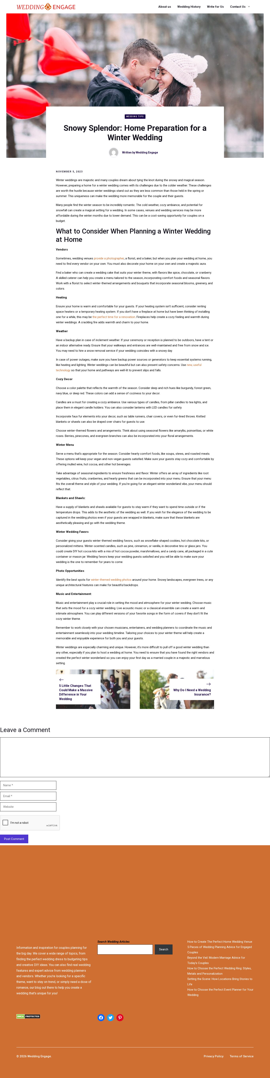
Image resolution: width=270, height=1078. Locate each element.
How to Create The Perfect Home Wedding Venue (219, 941)
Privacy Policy (213, 1056)
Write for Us (215, 6)
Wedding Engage (147, 152)
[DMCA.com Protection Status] (54, 1021)
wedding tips (135, 116)
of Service (246, 1056)
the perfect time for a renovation (114, 317)
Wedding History (189, 6)
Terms (234, 1056)
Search (163, 949)
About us (164, 6)
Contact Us (237, 6)
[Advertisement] (125, 891)
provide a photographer (109, 258)
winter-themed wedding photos (111, 580)
